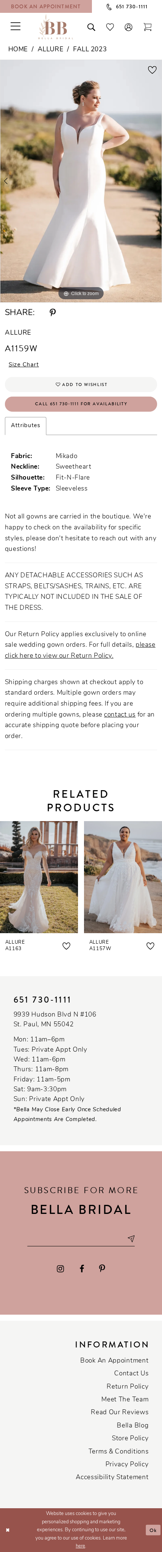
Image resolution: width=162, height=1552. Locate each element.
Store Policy (130, 1438)
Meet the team (124, 1400)
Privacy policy (127, 1464)
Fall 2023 (90, 49)
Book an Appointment (114, 1361)
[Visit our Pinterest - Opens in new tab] (102, 1269)
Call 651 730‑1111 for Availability (81, 404)
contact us (120, 715)
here (80, 1546)
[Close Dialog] (8, 1530)
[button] (128, 26)
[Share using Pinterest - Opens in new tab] (52, 313)
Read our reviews (119, 1412)
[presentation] (39, 877)
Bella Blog (132, 1426)
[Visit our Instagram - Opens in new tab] (60, 1269)
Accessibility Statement (112, 1477)
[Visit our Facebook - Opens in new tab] (81, 1269)
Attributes (25, 426)
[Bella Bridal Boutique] (55, 26)
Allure (50, 49)
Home (18, 49)
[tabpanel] (81, 181)
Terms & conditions (119, 1452)
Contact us (131, 1373)
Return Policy (127, 1387)
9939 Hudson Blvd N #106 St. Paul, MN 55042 (55, 1020)
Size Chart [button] (24, 365)
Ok (153, 1530)
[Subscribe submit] (130, 1238)
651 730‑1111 (43, 999)
